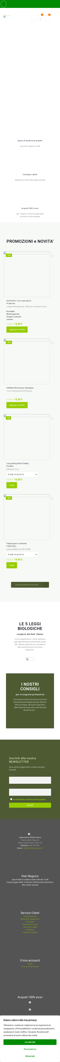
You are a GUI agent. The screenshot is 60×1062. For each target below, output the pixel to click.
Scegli (11, 485)
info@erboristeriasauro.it (33, 848)
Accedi (30, 964)
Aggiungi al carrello (17, 329)
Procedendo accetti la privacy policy (29, 799)
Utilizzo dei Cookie (30, 927)
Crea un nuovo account (30, 966)
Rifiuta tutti (30, 1056)
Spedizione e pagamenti (30, 919)
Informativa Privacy (30, 924)
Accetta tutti (30, 1042)
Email (12, 787)
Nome (12, 775)
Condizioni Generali (30, 932)
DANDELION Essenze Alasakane (20, 388)
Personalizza (30, 1049)
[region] (30, 1038)
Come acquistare (30, 916)
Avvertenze (30, 930)
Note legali (30, 922)
